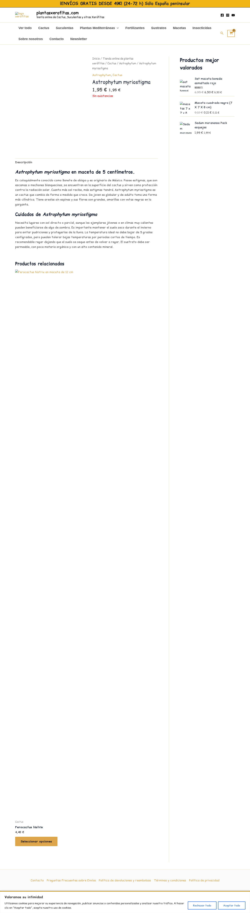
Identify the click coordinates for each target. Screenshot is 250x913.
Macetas (179, 28)
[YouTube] (233, 15)
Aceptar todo (231, 905)
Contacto (56, 39)
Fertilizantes (135, 28)
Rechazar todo (202, 905)
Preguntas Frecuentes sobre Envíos (71, 880)
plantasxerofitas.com (57, 13)
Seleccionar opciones (36, 841)
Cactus (43, 28)
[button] (117, 27)
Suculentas (64, 28)
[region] (125, 902)
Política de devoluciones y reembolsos (125, 880)
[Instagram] (227, 15)
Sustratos (158, 28)
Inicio (96, 59)
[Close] (246, 895)
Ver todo (25, 28)
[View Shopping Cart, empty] (231, 33)
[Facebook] (222, 15)
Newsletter (78, 39)
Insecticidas (202, 28)
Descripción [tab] (23, 162)
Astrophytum (127, 63)
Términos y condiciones (170, 880)
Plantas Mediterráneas (97, 28)
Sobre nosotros (30, 39)
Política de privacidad (204, 880)
